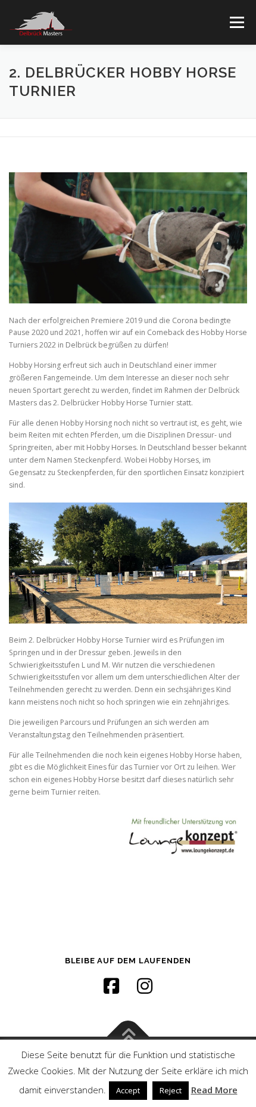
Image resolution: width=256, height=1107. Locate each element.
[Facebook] (111, 986)
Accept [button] (128, 1090)
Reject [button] (171, 1090)
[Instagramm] (145, 986)
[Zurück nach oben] (128, 1037)
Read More (214, 1090)
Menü (236, 22)
